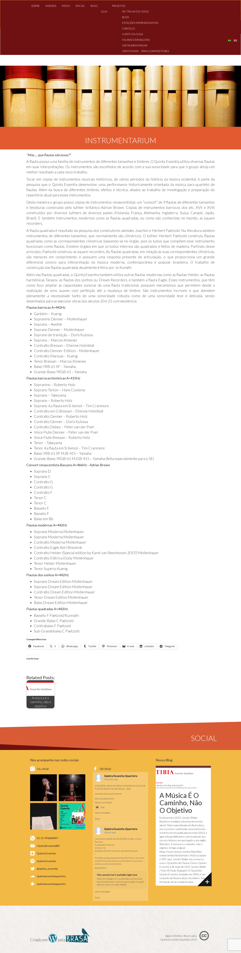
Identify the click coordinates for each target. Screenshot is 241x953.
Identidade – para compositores (145, 51)
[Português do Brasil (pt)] (229, 40)
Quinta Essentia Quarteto (120, 776)
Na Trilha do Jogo (135, 11)
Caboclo (128, 28)
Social (80, 5)
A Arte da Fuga (132, 34)
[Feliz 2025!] (72, 787)
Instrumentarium (134, 45)
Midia (66, 5)
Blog (94, 5)
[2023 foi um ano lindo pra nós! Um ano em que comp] (43, 816)
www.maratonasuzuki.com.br (108, 793)
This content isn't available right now (117, 875)
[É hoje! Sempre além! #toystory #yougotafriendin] (43, 787)
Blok (125, 17)
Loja (104, 11)
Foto (103, 807)
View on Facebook (102, 812)
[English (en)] (235, 40)
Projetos (118, 5)
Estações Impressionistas (140, 22)
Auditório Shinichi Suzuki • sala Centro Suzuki (116, 851)
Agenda (50, 5)
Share (97, 819)
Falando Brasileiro (136, 39)
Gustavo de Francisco (104, 845)
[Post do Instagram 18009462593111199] (72, 816)
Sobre (35, 5)
